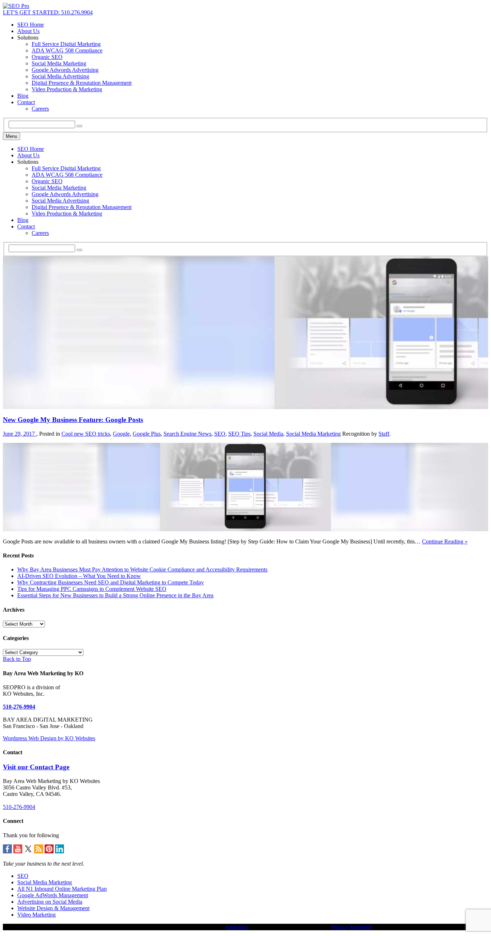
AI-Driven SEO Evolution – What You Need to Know (79, 576)
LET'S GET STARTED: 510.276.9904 (48, 12)
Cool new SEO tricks (85, 434)
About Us (28, 31)
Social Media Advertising (60, 76)
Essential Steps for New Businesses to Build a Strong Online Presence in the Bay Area (115, 595)
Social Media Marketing (59, 63)
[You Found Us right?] (16, 6)
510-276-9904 (19, 707)
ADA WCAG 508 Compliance (67, 50)
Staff (383, 434)
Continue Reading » (445, 541)
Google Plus (147, 434)
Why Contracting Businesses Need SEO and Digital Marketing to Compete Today (110, 582)
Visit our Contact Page (36, 767)
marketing (236, 927)
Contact (26, 102)
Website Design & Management (53, 908)
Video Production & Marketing (67, 89)
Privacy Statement (351, 927)
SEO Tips (239, 434)
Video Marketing (36, 915)
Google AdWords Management (52, 895)
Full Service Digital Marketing (66, 44)
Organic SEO (47, 57)
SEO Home (30, 25)
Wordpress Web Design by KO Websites (49, 738)
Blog (22, 96)
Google (121, 434)
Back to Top (17, 659)
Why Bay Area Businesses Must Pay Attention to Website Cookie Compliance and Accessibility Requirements (142, 569)
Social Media (268, 434)
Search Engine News (187, 434)
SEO (219, 434)
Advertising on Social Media (49, 902)
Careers (40, 109)
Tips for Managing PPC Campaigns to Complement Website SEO (91, 589)
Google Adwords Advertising (65, 70)
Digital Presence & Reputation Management (82, 83)
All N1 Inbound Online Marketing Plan (62, 889)
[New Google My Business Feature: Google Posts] (245, 529)
